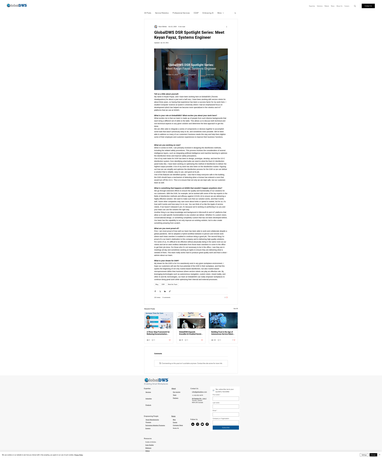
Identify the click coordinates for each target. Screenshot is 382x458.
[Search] (355, 6)
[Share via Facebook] (155, 291)
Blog (156, 284)
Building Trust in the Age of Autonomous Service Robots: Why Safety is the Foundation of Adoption (223, 333)
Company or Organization (221, 418)
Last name (216, 403)
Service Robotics (162, 13)
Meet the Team (172, 284)
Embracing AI (208, 13)
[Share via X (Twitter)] (160, 291)
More (219, 13)
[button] (327, 5)
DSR (163, 284)
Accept (373, 455)
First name (216, 395)
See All (235, 308)
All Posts (147, 13)
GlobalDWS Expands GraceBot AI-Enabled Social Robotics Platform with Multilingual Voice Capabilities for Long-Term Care (190, 333)
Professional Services (181, 13)
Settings (364, 455)
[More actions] (226, 26)
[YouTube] (202, 424)
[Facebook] (207, 424)
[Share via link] (170, 291)
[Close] (379, 454)
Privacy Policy (78, 455)
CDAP (196, 13)
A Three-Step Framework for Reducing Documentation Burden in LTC (158, 333)
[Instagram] (197, 424)
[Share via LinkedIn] (165, 291)
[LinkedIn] (192, 424)
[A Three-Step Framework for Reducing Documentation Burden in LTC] (158, 320)
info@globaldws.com (199, 392)
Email (215, 410)
